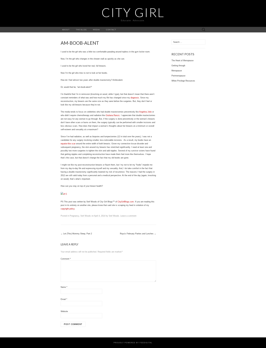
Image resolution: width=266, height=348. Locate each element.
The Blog (81, 30)
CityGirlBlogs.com (126, 202)
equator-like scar (68, 143)
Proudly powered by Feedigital (133, 343)
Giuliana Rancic (113, 115)
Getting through (178, 65)
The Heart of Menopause (182, 60)
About (66, 30)
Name (64, 287)
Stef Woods (85, 216)
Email (64, 299)
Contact (111, 30)
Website (64, 311)
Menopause (176, 70)
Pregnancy (74, 216)
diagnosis (135, 97)
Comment (66, 259)
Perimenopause (178, 76)
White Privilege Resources (183, 81)
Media (96, 30)
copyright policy (68, 209)
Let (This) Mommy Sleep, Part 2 (76, 233)
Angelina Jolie (145, 112)
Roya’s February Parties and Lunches (138, 233)
